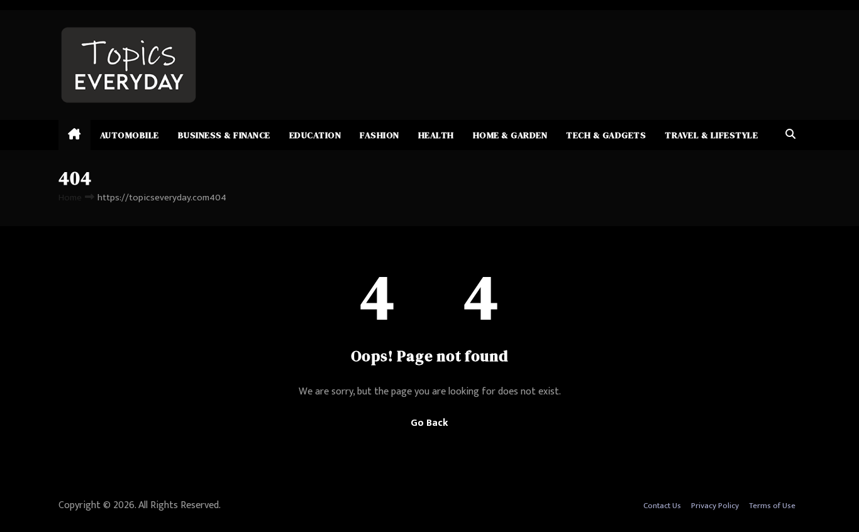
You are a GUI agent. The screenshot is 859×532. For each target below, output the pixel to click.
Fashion (379, 135)
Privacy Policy (715, 506)
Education (315, 135)
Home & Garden (510, 135)
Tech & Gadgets (606, 135)
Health (436, 135)
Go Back (429, 423)
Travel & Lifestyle (711, 135)
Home (70, 197)
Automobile (129, 135)
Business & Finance (224, 135)
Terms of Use (772, 506)
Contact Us (662, 506)
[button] (790, 134)
